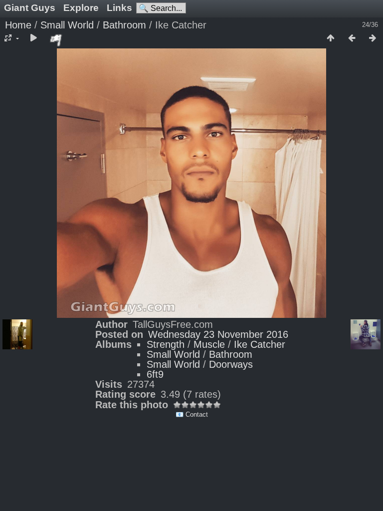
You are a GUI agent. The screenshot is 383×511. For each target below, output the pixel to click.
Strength (166, 344)
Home (18, 24)
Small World (67, 24)
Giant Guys (29, 7)
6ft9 (155, 374)
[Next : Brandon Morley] (372, 38)
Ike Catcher (259, 344)
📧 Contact (192, 414)
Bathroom (124, 24)
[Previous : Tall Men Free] (351, 38)
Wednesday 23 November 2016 (218, 334)
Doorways (231, 364)
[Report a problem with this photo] (56, 39)
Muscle (209, 344)
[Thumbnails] (330, 38)
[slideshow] (33, 38)
